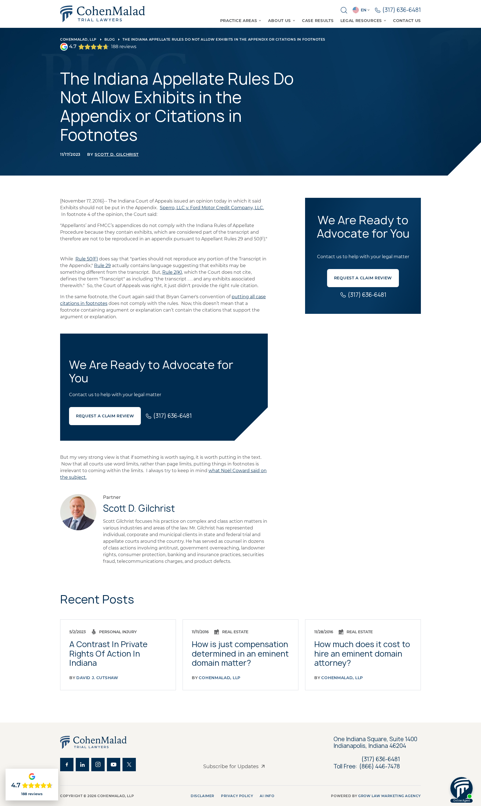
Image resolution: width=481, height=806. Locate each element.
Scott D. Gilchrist (117, 154)
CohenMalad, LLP (78, 39)
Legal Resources (361, 20)
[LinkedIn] (82, 764)
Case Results (317, 20)
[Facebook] (66, 764)
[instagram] (98, 764)
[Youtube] (113, 764)
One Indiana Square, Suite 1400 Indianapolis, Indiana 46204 (376, 742)
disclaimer (202, 796)
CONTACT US (407, 20)
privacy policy (237, 796)
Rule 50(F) (86, 259)
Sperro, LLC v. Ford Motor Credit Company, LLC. (212, 207)
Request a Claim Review (105, 415)
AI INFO (267, 796)
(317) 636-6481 (381, 759)
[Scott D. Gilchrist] (78, 512)
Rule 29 (102, 265)
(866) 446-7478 (379, 766)
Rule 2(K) (172, 272)
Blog (109, 39)
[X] (129, 764)
